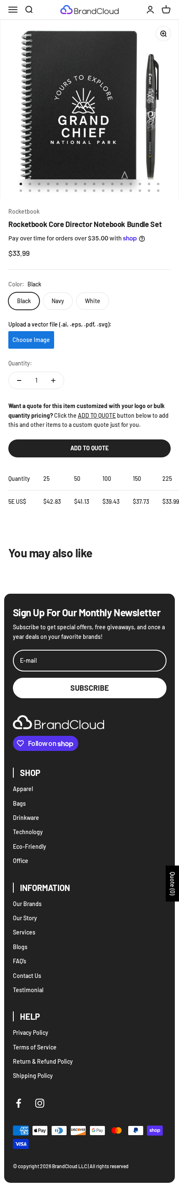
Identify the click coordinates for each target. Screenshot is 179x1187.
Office (20, 860)
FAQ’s (19, 961)
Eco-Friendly (29, 846)
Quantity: (20, 363)
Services (24, 932)
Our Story (25, 918)
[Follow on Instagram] (39, 1103)
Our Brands (27, 903)
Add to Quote (89, 448)
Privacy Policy (30, 1032)
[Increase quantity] (53, 380)
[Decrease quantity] (19, 380)
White (92, 300)
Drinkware (26, 817)
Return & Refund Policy (43, 1061)
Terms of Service (35, 1047)
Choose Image (31, 339)
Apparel (23, 788)
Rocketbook (24, 211)
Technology (28, 831)
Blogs (20, 946)
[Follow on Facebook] (18, 1103)
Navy (58, 300)
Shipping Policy (33, 1075)
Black (24, 300)
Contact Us (27, 975)
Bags (19, 803)
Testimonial (28, 989)
